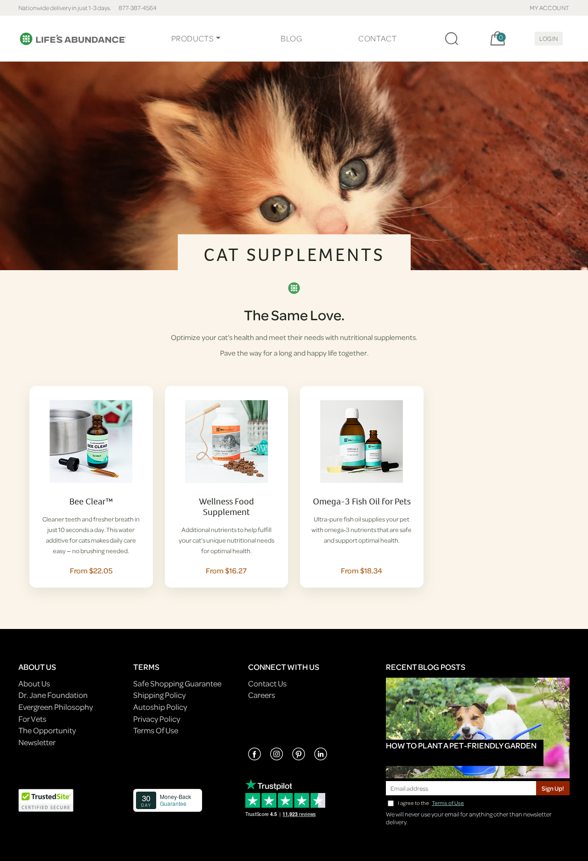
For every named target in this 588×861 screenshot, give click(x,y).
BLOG (291, 38)
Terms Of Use (155, 730)
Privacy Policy (156, 719)
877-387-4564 (138, 7)
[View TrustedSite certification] (46, 799)
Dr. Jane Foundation (53, 695)
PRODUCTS (192, 38)
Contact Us (267, 683)
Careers (261, 695)
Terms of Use (448, 803)
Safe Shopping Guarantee (177, 683)
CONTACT (377, 38)
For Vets (32, 719)
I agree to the (431, 803)
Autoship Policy (160, 707)
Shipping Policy (159, 695)
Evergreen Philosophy (55, 707)
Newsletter (37, 742)
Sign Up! (553, 788)
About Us (34, 683)
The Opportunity (47, 730)
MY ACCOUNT (550, 7)
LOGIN (548, 38)
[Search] (451, 38)
